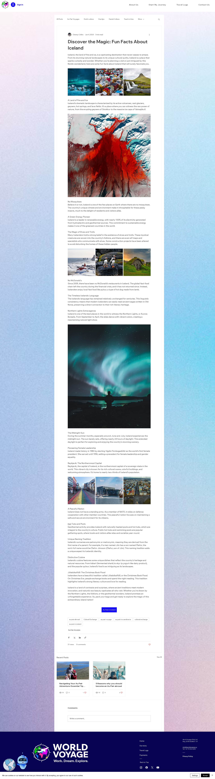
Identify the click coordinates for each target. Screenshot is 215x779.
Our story (143, 746)
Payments (143, 755)
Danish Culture (114, 19)
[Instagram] (141, 767)
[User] (13, 4)
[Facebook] (146, 767)
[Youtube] (157, 767)
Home (142, 741)
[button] (133, 4)
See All (159, 657)
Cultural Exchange (90, 619)
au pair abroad (74, 619)
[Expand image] (81, 82)
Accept (205, 775)
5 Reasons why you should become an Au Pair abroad (109, 684)
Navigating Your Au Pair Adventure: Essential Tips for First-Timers (71, 684)
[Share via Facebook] (69, 637)
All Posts (60, 19)
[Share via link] (85, 637)
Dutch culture (89, 19)
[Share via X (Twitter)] (74, 637)
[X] (152, 767)
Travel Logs (144, 750)
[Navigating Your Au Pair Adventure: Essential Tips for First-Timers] (73, 670)
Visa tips (101, 19)
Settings (195, 775)
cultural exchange (141, 619)
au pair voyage (106, 619)
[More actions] (149, 34)
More (140, 19)
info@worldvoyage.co (190, 747)
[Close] (212, 775)
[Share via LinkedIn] (80, 637)
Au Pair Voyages (73, 19)
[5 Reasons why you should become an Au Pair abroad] (109, 670)
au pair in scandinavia (123, 619)
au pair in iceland (75, 624)
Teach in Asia (128, 19)
